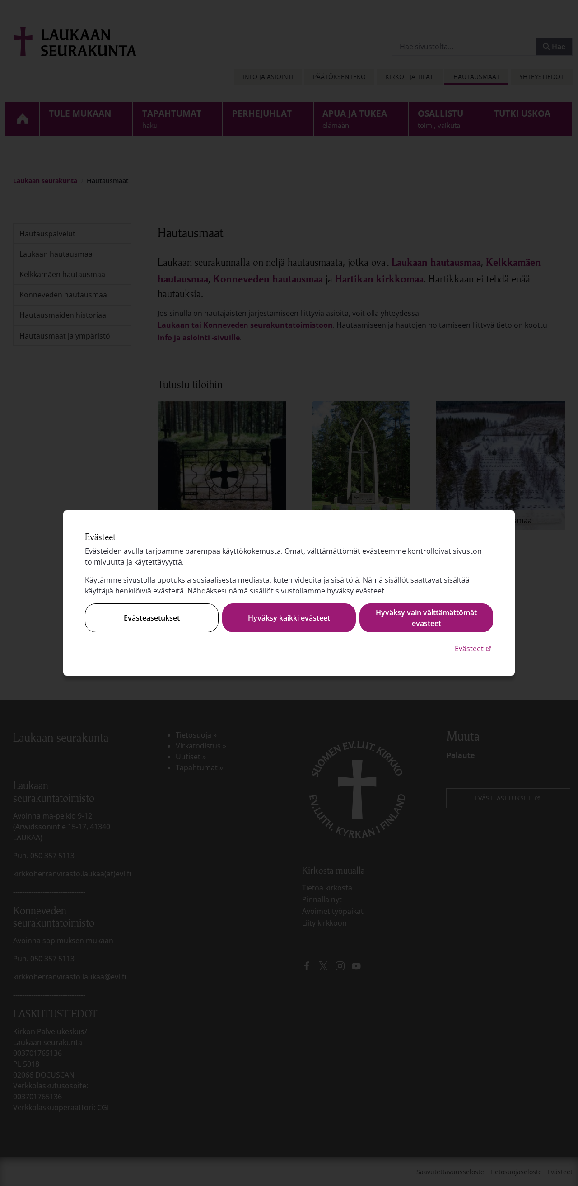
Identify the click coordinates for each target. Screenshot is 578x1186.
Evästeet (474, 648)
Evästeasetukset (152, 618)
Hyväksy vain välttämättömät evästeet (426, 617)
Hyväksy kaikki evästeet (289, 618)
